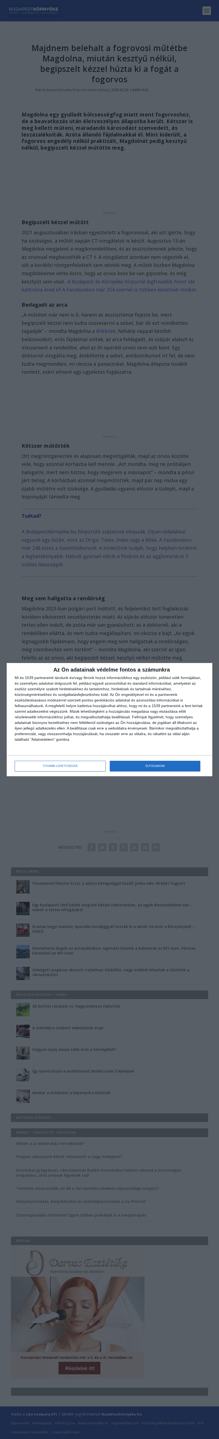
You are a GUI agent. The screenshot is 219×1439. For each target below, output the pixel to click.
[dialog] (109, 719)
